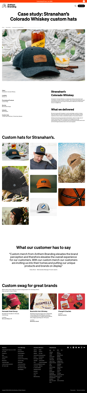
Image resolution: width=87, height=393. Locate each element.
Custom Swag (5, 101)
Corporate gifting (21, 364)
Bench (50, 370)
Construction (36, 364)
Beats (50, 365)
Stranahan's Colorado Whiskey (18, 27)
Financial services (37, 369)
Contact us (4, 353)
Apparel (35, 353)
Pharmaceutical (42, 355)
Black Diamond (52, 374)
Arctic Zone (51, 356)
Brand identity (21, 351)
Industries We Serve (38, 347)
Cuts (58, 379)
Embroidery (20, 362)
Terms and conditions (81, 390)
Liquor (35, 374)
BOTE (58, 352)
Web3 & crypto (42, 364)
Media (40, 349)
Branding (20, 349)
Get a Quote (81, 6)
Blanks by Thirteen (53, 376)
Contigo (58, 368)
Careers (3, 358)
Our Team (4, 351)
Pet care (40, 353)
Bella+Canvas (52, 367)
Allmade (51, 352)
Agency (35, 349)
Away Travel (52, 361)
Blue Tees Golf (52, 380)
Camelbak (59, 364)
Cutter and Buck (60, 380)
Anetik (50, 353)
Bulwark (58, 356)
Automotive (36, 355)
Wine (40, 367)
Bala (50, 364)
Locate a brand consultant (7, 364)
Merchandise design (22, 367)
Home (3, 27)
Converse (59, 370)
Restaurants (41, 357)
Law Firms (36, 373)
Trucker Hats (5, 116)
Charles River (60, 367)
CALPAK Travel (60, 362)
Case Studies (8, 27)
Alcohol (35, 351)
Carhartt (59, 365)
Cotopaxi (59, 373)
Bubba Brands (60, 355)
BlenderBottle (52, 377)
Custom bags (20, 355)
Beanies (20, 116)
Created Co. (59, 376)
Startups (40, 358)
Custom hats (20, 357)
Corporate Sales (5, 362)
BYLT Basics (59, 359)
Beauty (35, 357)
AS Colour (51, 358)
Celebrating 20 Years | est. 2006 (44, 1)
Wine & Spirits (5, 111)
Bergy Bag (51, 373)
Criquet (58, 377)
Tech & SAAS (41, 360)
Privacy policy (73, 390)
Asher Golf (51, 359)
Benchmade (51, 371)
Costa (58, 371)
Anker (50, 355)
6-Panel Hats (15, 116)
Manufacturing (37, 376)
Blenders (51, 379)
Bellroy (50, 368)
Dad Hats (10, 116)
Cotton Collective (61, 374)
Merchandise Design (6, 106)
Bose (50, 382)
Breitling (59, 353)
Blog (3, 355)
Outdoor (40, 351)
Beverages (36, 358)
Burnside (59, 358)
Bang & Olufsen (52, 362)
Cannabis (35, 360)
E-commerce (36, 367)
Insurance (36, 371)
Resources (4, 360)
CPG (35, 362)
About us (4, 347)
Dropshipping (20, 369)
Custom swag (20, 360)
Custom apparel (21, 353)
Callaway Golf (60, 361)
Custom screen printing (23, 358)
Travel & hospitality (43, 362)
